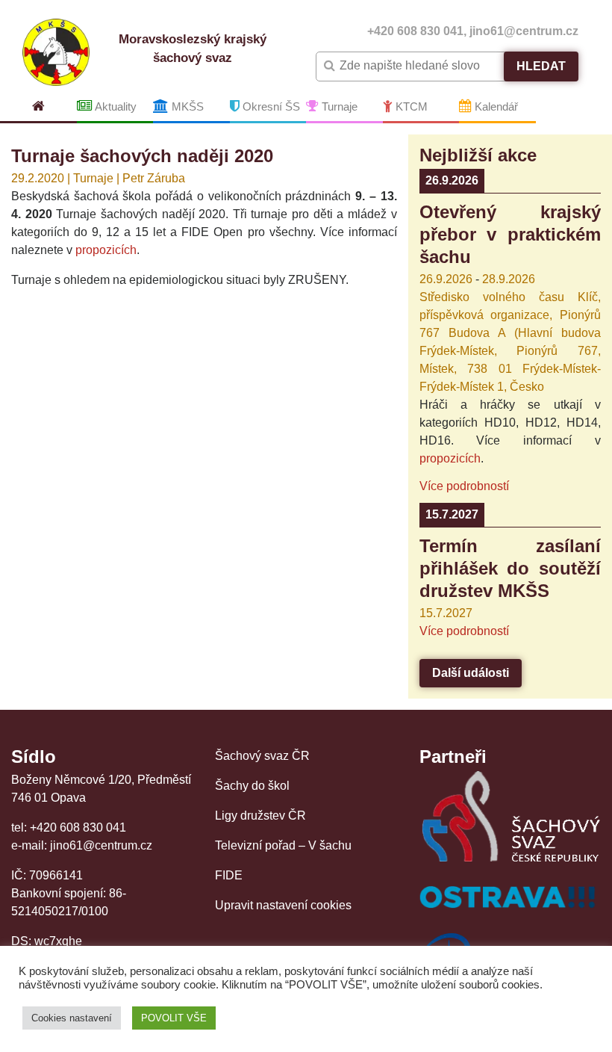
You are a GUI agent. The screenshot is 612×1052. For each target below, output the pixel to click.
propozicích (106, 250)
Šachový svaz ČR (262, 755)
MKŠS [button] (186, 106)
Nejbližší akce (478, 155)
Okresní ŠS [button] (270, 106)
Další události (470, 672)
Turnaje (338, 106)
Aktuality (115, 106)
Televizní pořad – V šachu (283, 845)
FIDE (229, 875)
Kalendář (495, 106)
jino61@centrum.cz (523, 31)
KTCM (410, 106)
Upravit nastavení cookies (283, 905)
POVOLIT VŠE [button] (174, 1018)
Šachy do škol (252, 785)
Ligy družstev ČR (260, 815)
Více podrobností (464, 486)
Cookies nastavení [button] (71, 1018)
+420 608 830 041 (415, 31)
